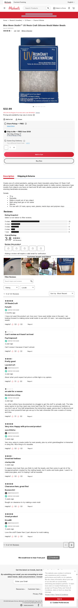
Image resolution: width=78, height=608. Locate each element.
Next (76, 70)
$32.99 (7, 108)
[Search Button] (48, 8)
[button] (59, 602)
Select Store (11, 126)
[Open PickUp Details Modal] (26, 123)
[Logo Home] (14, 8)
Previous (2, 70)
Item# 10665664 (8, 28)
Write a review (27, 31)
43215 (28, 143)
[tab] (8, 176)
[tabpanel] (39, 193)
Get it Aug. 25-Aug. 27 (14, 134)
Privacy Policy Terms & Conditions (56, 594)
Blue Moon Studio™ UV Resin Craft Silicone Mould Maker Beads (34, 25)
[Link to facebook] (38, 605)
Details (38, 112)
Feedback (54, 557)
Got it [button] (59, 599)
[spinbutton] (10, 147)
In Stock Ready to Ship (14, 135)
